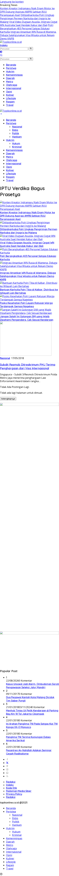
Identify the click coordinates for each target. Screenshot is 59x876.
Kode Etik (11, 787)
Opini (9, 166)
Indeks (4, 45)
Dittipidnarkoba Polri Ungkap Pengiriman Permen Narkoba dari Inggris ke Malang (27, 18)
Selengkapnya (8, 398)
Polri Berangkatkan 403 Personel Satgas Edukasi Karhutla (26, 28)
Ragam (10, 176)
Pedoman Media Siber (18, 790)
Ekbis (15, 130)
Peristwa (11, 123)
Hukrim (10, 140)
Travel (9, 180)
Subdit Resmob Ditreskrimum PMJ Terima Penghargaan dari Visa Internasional (27, 366)
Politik (15, 133)
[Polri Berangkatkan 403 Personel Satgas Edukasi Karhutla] (29, 252)
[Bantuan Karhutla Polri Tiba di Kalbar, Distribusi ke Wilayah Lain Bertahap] (29, 286)
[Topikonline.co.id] (11, 42)
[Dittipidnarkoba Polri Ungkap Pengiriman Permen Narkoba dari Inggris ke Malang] (29, 226)
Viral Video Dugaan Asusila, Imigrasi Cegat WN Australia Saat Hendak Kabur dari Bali (28, 23)
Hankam (17, 136)
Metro (9, 156)
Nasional (17, 126)
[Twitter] (7, 762)
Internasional (13, 163)
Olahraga (11, 160)
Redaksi (10, 781)
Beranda (11, 119)
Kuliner (10, 170)
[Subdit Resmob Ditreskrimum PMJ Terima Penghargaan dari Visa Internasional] (25, 354)
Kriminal (17, 146)
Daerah (10, 153)
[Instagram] (7, 769)
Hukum (16, 143)
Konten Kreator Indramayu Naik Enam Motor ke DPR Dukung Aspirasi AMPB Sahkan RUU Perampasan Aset (27, 12)
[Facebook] (7, 759)
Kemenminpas (14, 150)
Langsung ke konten (12, 1)
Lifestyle (11, 173)
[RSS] (7, 776)
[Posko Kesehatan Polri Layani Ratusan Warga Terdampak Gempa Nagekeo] (29, 299)
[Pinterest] (7, 766)
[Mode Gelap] (1, 52)
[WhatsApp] (7, 773)
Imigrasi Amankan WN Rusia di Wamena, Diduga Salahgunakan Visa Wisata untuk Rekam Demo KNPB (28, 35)
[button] (31, 48)
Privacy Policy (14, 794)
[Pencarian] (1, 55)
